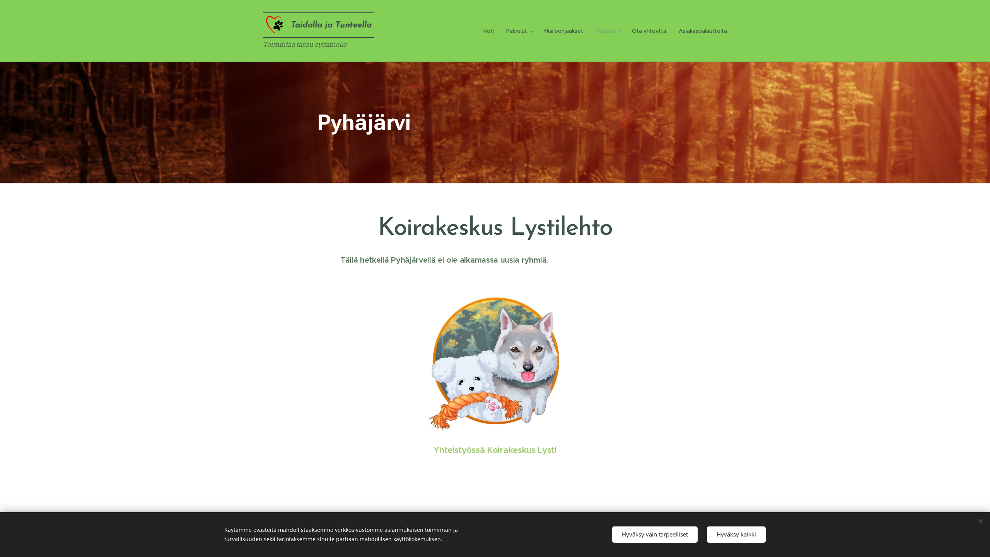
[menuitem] (490, 31)
